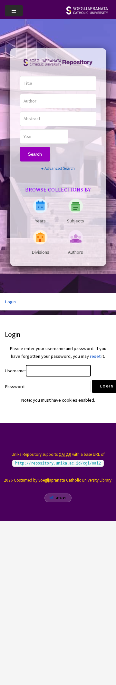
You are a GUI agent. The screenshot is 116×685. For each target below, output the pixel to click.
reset (95, 356)
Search (35, 154)
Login (10, 302)
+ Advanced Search (58, 168)
